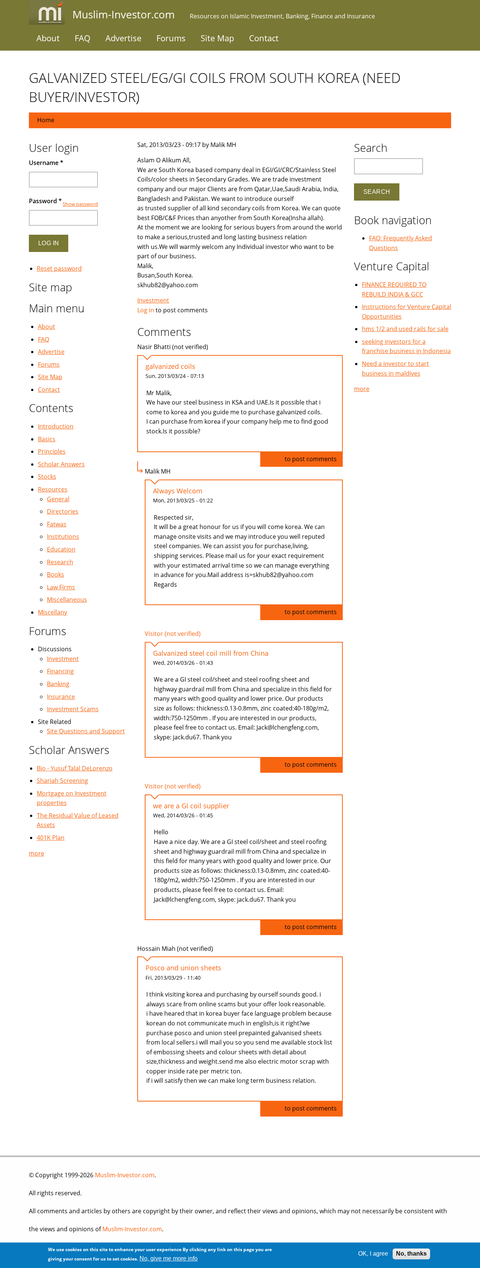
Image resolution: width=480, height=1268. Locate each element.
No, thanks (411, 1253)
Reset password (59, 268)
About (48, 37)
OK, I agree (373, 1253)
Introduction (56, 426)
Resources (53, 489)
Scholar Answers (61, 464)
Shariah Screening (62, 780)
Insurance (61, 696)
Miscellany (52, 612)
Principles (52, 451)
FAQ (82, 37)
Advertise (123, 37)
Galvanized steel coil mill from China (210, 653)
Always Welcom (177, 490)
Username (46, 163)
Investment (153, 300)
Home (45, 120)
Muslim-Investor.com (124, 1175)
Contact (264, 37)
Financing (60, 671)
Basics (47, 439)
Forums (171, 37)
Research (60, 562)
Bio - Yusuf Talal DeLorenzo (74, 768)
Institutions (63, 536)
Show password (80, 204)
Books (55, 574)
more (36, 853)
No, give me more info (169, 1259)
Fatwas (56, 524)
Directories (62, 511)
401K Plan (50, 837)
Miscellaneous (67, 599)
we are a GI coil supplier (191, 805)
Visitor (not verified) (173, 634)
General (58, 499)
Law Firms (61, 587)
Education (61, 549)
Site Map (217, 37)
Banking (58, 684)
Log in (145, 310)
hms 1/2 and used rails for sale (405, 329)
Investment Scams (73, 709)
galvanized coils (170, 366)
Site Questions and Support (86, 731)
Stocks (47, 476)
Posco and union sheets (183, 967)
